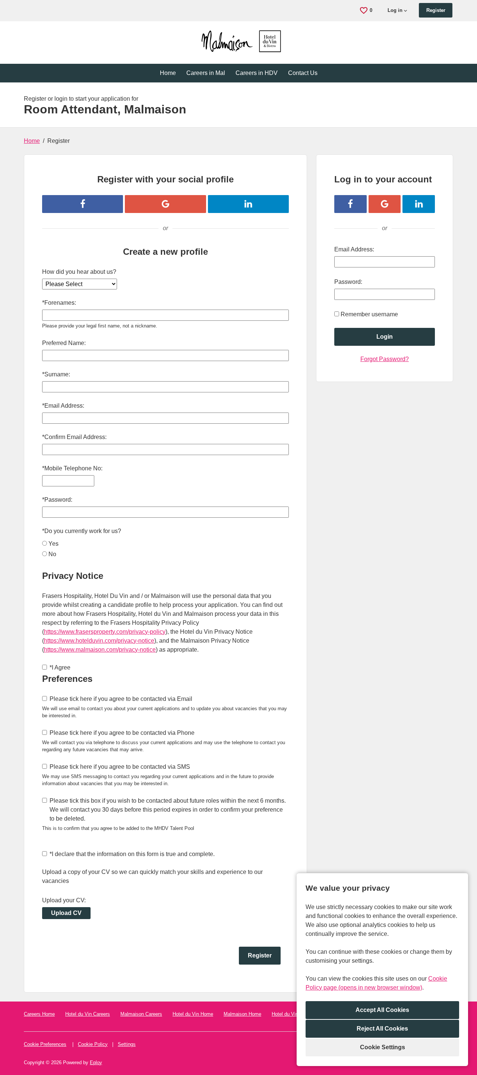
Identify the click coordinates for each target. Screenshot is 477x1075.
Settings (127, 1044)
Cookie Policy (93, 1044)
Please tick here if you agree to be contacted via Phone (122, 733)
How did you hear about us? (79, 272)
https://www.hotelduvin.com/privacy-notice (99, 640)
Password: (57, 499)
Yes (53, 543)
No (52, 554)
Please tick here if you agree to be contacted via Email (121, 699)
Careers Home (39, 1014)
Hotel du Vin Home (193, 1014)
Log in (395, 10)
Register (435, 10)
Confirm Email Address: (74, 437)
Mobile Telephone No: (72, 468)
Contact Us (303, 73)
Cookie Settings (382, 1047)
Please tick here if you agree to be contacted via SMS (120, 767)
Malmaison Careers (141, 1014)
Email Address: (63, 405)
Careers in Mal (205, 73)
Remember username (369, 314)
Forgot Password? (384, 359)
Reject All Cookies (382, 1028)
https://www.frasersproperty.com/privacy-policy (104, 632)
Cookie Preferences (45, 1044)
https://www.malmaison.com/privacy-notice (100, 649)
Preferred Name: (64, 343)
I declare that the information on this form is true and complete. (132, 854)
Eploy (96, 1062)
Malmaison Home (242, 1014)
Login (384, 336)
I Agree (60, 667)
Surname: (56, 374)
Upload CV (66, 913)
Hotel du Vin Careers (87, 1014)
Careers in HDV (257, 73)
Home (168, 73)
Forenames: (59, 303)
